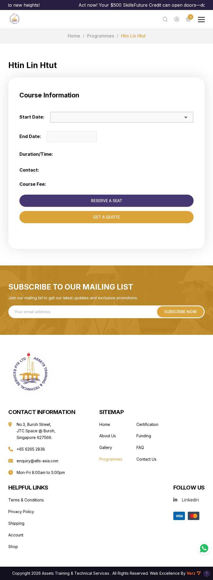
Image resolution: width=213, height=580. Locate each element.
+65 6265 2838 (31, 449)
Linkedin (190, 500)
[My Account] (176, 19)
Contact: (29, 170)
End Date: (30, 136)
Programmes (100, 36)
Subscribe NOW (180, 311)
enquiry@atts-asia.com (37, 460)
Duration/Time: (36, 154)
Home (74, 36)
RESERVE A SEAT (106, 200)
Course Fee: (32, 184)
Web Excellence (165, 573)
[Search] (165, 19)
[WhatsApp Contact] (204, 548)
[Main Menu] (201, 19)
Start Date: (31, 117)
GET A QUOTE (106, 217)
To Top (206, 573)
